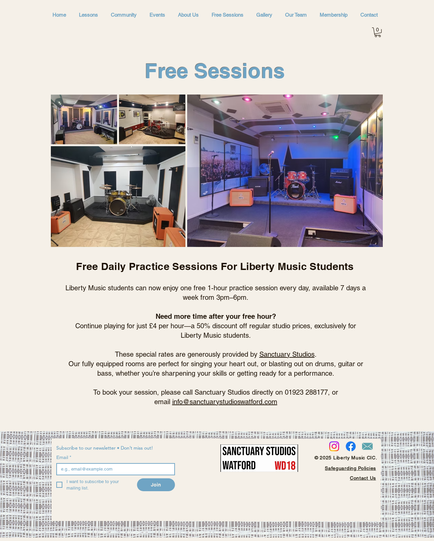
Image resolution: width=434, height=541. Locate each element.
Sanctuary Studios (287, 354)
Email (63, 457)
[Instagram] (334, 446)
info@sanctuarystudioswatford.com (224, 402)
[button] (377, 32)
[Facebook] (350, 446)
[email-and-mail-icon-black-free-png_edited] (367, 446)
